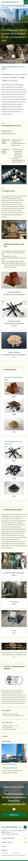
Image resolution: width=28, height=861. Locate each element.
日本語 (3, 850)
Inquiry (4, 846)
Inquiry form (14, 815)
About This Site (16, 853)
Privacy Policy (5, 853)
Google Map (14, 834)
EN (7, 850)
